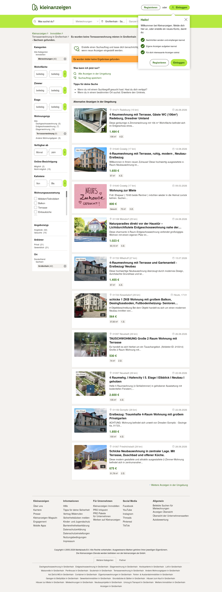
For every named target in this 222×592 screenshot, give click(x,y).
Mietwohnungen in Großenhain (79, 582)
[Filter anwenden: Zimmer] (65, 90)
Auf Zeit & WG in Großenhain (61, 574)
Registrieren (159, 62)
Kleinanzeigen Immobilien (106, 506)
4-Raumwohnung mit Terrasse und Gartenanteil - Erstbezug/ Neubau (143, 264)
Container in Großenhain (86, 574)
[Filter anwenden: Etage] (65, 106)
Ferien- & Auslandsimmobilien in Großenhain (153, 574)
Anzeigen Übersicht (163, 511)
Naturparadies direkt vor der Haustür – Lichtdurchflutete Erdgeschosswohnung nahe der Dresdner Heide (143, 225)
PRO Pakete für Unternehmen (102, 515)
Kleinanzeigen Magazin (45, 517)
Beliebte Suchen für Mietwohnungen (163, 507)
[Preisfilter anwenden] (65, 183)
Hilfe (65, 506)
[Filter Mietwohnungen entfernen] (65, 59)
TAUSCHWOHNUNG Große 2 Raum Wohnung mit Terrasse (143, 340)
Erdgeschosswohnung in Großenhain (91, 566)
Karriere (37, 509)
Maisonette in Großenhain (52, 570)
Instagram (128, 513)
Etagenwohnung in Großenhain (124, 566)
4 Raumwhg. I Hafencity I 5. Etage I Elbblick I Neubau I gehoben (146, 379)
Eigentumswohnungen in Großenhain (115, 574)
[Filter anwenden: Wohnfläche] (65, 73)
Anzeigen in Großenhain (111, 586)
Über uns (38, 506)
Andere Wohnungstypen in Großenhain (162, 570)
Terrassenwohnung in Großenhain (129, 570)
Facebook (128, 506)
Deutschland (39, 259)
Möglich (37, 166)
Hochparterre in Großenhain (151, 566)
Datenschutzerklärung (74, 529)
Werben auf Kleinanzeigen (106, 519)
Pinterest (127, 521)
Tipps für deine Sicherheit (76, 509)
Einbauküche (45, 212)
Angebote (38, 229)
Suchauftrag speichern (90, 77)
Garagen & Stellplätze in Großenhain (62, 578)
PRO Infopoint (100, 509)
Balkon (41, 203)
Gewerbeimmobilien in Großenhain (95, 578)
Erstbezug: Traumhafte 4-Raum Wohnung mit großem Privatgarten (146, 416)
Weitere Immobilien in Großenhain (170, 582)
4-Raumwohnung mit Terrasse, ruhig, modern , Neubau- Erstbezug (148, 155)
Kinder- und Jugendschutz (76, 521)
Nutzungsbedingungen (74, 537)
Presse (36, 513)
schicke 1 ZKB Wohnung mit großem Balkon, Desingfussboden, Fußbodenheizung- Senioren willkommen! (142, 301)
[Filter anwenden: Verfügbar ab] (64, 152)
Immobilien (41, 54)
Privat (36, 244)
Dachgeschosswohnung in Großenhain (56, 566)
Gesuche (38, 232)
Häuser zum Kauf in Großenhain (161, 578)
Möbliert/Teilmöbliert (48, 198)
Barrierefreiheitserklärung (76, 525)
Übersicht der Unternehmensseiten (171, 515)
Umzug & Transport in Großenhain (139, 582)
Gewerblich (39, 247)
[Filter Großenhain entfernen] (65, 266)
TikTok (126, 525)
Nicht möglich (40, 169)
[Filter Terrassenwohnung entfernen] (65, 133)
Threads (127, 517)
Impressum (69, 541)
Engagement (39, 521)
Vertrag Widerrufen (73, 513)
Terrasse (42, 207)
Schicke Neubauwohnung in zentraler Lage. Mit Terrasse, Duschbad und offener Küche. (142, 453)
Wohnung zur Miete (122, 190)
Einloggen (179, 62)
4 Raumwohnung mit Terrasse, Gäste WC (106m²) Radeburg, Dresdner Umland (143, 116)
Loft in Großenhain (173, 566)
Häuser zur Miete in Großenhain (50, 582)
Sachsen (40, 261)
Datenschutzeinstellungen (76, 533)
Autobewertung (160, 519)
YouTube (127, 509)
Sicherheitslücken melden (76, 517)
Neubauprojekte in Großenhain (108, 582)
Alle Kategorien (41, 51)
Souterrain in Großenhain (101, 570)
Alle (36, 120)
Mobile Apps (39, 525)
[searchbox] (55, 21)
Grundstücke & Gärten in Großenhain (128, 578)
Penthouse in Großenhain (76, 570)
